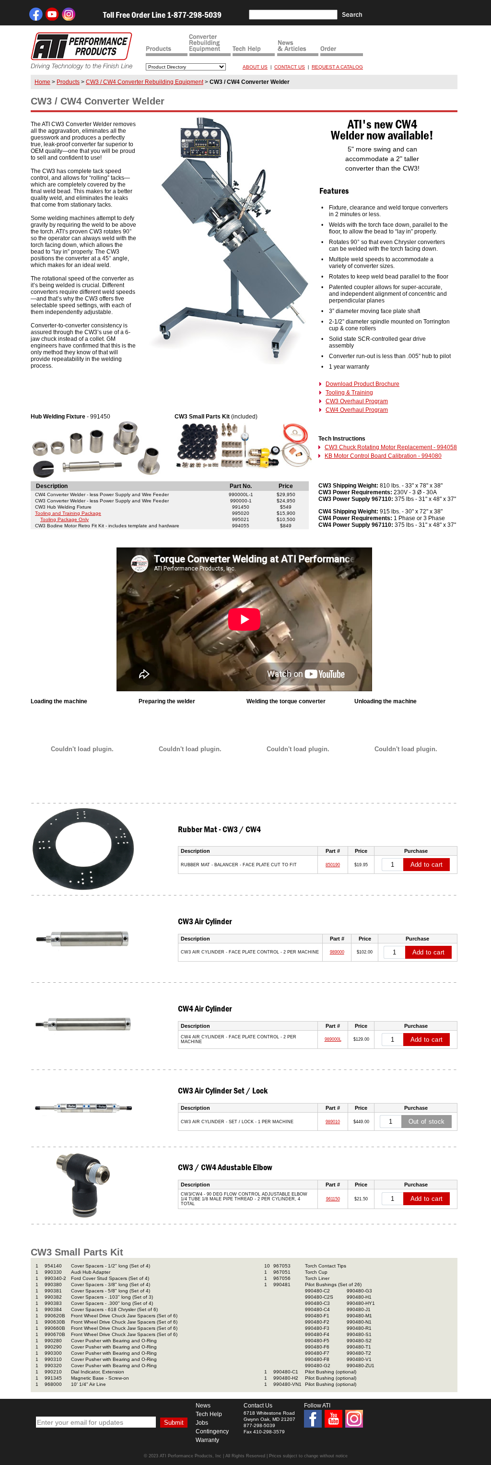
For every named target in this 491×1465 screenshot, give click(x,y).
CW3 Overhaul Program (357, 401)
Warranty (207, 1440)
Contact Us (258, 1405)
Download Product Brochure (362, 384)
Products (68, 82)
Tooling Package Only (64, 519)
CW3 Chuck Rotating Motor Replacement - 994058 (391, 447)
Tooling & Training (349, 392)
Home (42, 82)
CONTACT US (289, 67)
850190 (333, 864)
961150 (333, 1199)
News (203, 1405)
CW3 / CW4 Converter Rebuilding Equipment (144, 82)
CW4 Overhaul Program (357, 410)
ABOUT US (255, 67)
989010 (333, 1121)
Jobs (202, 1422)
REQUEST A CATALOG (337, 67)
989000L (333, 1039)
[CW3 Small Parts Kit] (244, 468)
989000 (337, 952)
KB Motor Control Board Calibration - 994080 (383, 456)
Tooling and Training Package (68, 513)
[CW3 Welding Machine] (230, 362)
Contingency (212, 1431)
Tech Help (209, 1414)
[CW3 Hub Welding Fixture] (96, 479)
